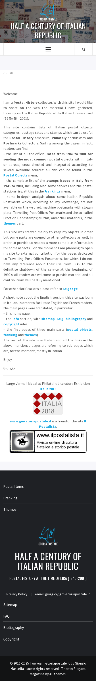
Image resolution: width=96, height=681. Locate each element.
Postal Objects (15, 175)
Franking (10, 498)
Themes (9, 509)
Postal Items (13, 486)
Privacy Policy (16, 594)
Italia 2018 (48, 389)
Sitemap (10, 604)
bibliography (76, 318)
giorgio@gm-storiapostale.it (67, 594)
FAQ (60, 318)
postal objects (79, 329)
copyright (11, 324)
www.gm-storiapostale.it (30, 421)
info (16, 318)
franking (10, 334)
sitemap (48, 318)
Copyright (11, 639)
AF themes (57, 674)
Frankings (52, 191)
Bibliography (13, 627)
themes (9, 223)
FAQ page (70, 288)
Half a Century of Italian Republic (48, 30)
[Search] (83, 49)
